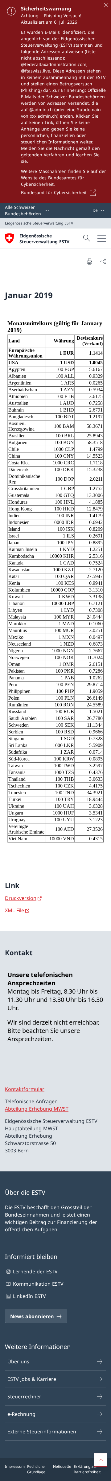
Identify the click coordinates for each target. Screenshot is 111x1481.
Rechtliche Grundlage (36, 1469)
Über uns (18, 1361)
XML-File (14, 910)
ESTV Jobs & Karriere (31, 1379)
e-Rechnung (21, 1414)
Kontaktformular (24, 1089)
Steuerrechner (24, 1396)
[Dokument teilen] (103, 261)
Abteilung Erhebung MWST (36, 1108)
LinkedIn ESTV (29, 1296)
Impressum (15, 1466)
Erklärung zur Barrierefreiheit (87, 1469)
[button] (100, 1460)
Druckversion (20, 898)
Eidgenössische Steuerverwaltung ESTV (44, 238)
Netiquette (62, 1466)
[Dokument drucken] (89, 261)
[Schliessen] (106, 5)
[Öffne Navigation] (101, 238)
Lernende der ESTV (35, 1271)
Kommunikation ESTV (38, 1283)
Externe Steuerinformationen (41, 1431)
